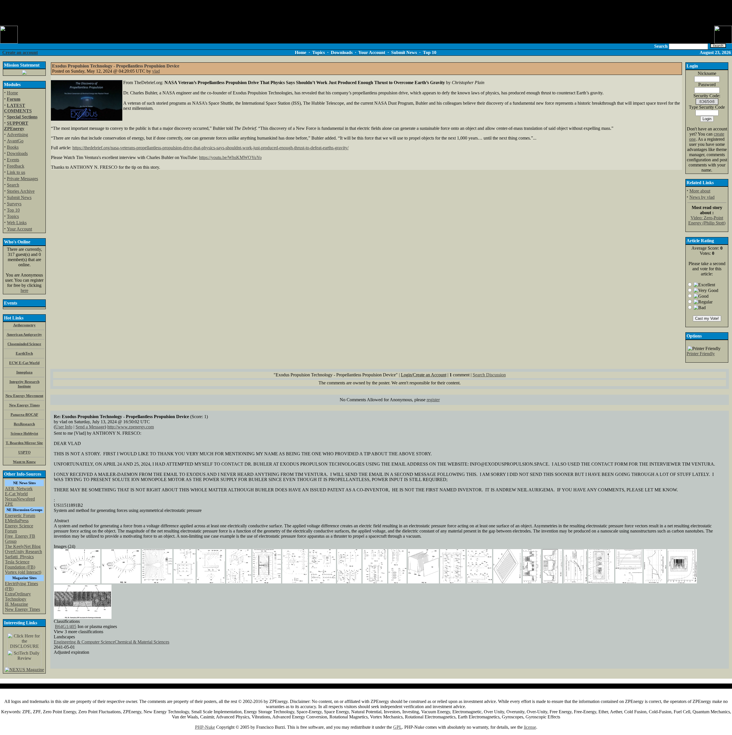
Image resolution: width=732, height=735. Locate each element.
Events (13, 159)
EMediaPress (17, 520)
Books (13, 147)
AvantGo (15, 140)
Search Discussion (489, 374)
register (433, 399)
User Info (63, 426)
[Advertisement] (366, 13)
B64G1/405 (65, 626)
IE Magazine (16, 604)
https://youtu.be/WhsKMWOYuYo (230, 157)
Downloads (17, 153)
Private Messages (22, 178)
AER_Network (19, 488)
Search (13, 184)
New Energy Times (22, 609)
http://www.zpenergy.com (130, 426)
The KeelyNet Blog (23, 546)
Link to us (16, 172)
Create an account (20, 52)
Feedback (15, 166)
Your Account (19, 229)
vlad (156, 71)
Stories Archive (21, 191)
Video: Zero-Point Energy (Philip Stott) (706, 220)
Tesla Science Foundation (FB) (20, 564)
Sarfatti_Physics (19, 556)
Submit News (19, 197)
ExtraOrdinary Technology (18, 596)
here (24, 290)
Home (12, 92)
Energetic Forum (20, 515)
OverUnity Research (23, 551)
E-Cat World (16, 493)
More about (699, 190)
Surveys (14, 203)
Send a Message (90, 426)
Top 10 (13, 210)
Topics (13, 216)
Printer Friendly (701, 353)
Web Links (17, 222)
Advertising (17, 134)
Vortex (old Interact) (23, 572)
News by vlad (702, 197)
